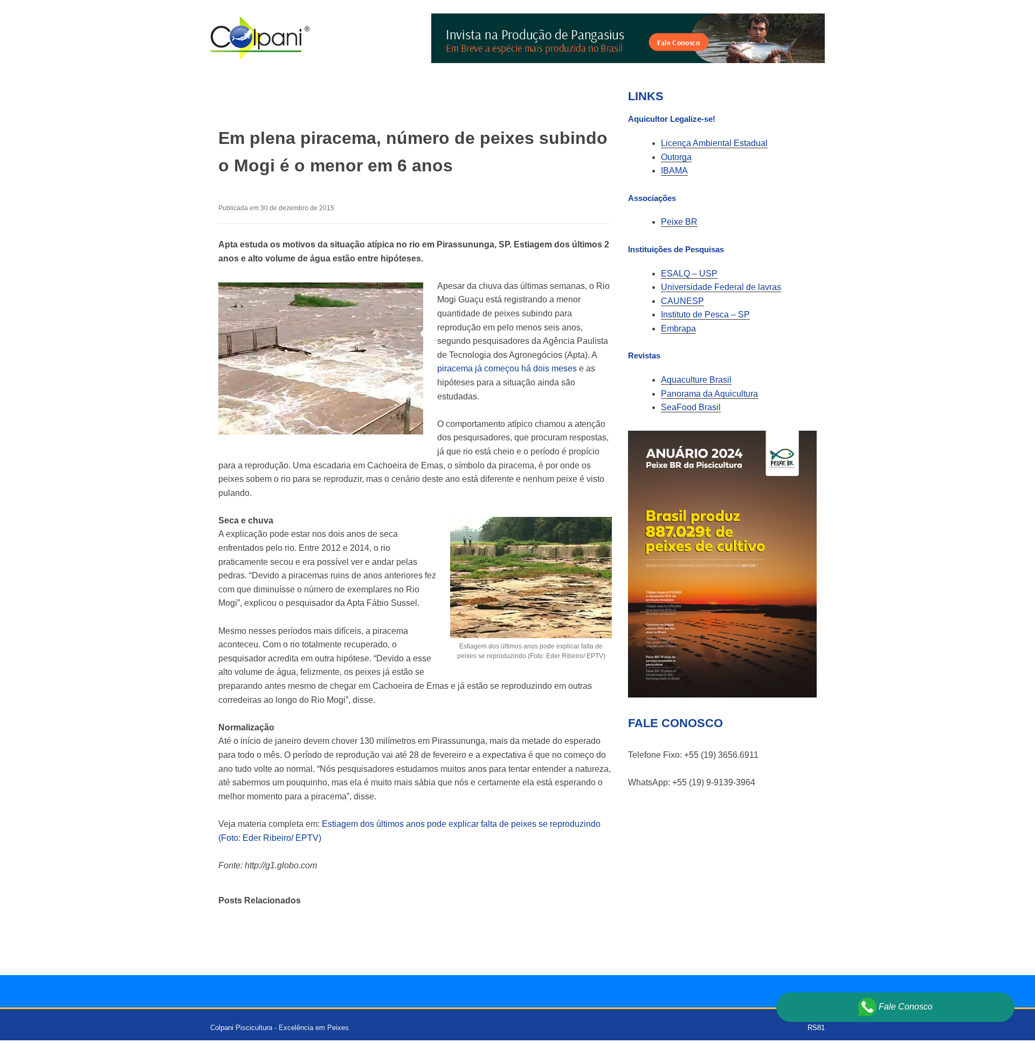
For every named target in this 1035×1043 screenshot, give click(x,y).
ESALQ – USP (689, 273)
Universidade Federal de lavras (721, 287)
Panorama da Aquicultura (709, 393)
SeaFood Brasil (691, 407)
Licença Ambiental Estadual (714, 143)
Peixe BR (679, 221)
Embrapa (678, 328)
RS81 (816, 1028)
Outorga (676, 157)
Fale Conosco (905, 1006)
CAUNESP (682, 301)
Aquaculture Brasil (696, 379)
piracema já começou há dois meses (508, 368)
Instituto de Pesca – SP (705, 314)
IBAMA (674, 170)
